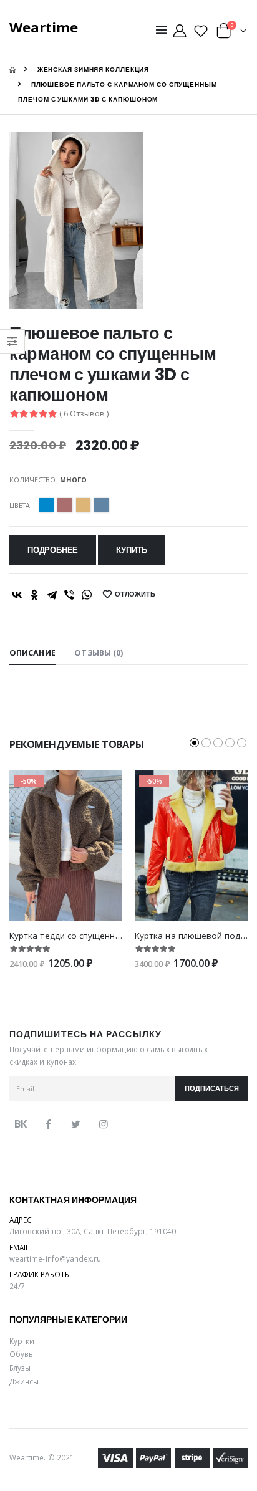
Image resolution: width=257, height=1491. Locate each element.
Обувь (21, 1354)
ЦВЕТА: (20, 505)
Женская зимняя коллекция (93, 69)
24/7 (17, 1286)
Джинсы (24, 1381)
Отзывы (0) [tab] (98, 653)
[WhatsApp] (86, 594)
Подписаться (212, 1088)
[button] (231, 33)
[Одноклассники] (34, 594)
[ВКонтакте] (16, 594)
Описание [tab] (32, 653)
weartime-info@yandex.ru (55, 1258)
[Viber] (69, 594)
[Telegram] (51, 594)
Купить (131, 550)
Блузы (20, 1368)
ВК (20, 1124)
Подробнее (52, 550)
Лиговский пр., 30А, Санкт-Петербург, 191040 (93, 1231)
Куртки (21, 1341)
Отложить (135, 594)
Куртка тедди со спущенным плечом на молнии (108, 935)
